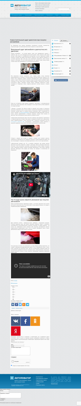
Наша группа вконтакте (62, 80)
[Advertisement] (40, 29)
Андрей (15, 280)
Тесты (56, 65)
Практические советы (39, 15)
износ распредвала (25, 112)
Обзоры (56, 52)
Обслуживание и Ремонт (61, 55)
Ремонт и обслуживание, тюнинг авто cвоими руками (22, 8)
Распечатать (14, 283)
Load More (30, 370)
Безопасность (50, 15)
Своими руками (28, 15)
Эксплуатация (58, 73)
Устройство (58, 71)
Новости (57, 49)
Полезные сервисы (65, 15)
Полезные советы (40, 385)
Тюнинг (56, 15)
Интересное (58, 46)
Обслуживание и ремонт (17, 15)
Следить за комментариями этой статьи (21, 365)
